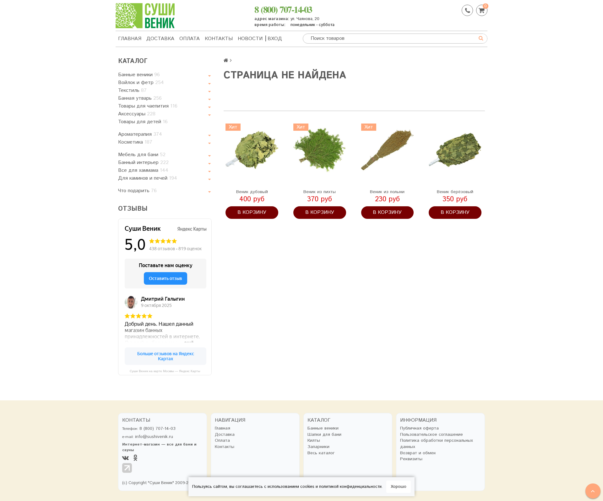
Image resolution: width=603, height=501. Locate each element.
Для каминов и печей (147, 178)
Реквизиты (411, 459)
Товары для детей (143, 121)
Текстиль (132, 90)
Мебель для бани (142, 154)
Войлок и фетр (141, 82)
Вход (275, 38)
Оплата (189, 38)
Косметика (135, 142)
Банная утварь (140, 98)
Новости (250, 38)
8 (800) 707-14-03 (283, 9)
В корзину (251, 212)
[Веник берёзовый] (455, 150)
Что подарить (137, 190)
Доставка (160, 38)
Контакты (219, 38)
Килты (313, 441)
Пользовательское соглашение (431, 435)
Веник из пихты (319, 192)
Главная (129, 38)
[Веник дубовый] (251, 150)
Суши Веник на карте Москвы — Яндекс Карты (165, 371)
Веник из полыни (387, 192)
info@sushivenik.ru (154, 437)
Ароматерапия (140, 134)
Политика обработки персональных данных (436, 444)
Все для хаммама (143, 170)
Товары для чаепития (147, 106)
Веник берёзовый (455, 192)
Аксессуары (136, 114)
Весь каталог (321, 453)
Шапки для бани (324, 435)
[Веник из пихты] (319, 150)
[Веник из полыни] (387, 150)
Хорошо (398, 487)
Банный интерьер (143, 162)
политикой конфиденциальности (350, 487)
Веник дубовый (252, 192)
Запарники (318, 447)
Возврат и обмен (418, 453)
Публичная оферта (419, 428)
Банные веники (139, 74)
